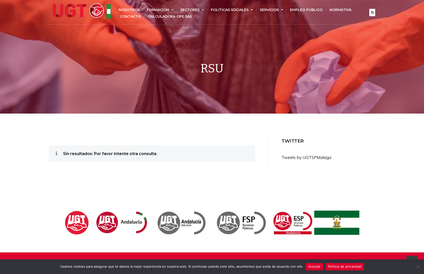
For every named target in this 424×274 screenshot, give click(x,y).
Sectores (189, 10)
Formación (158, 10)
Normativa (340, 10)
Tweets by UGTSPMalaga (306, 157)
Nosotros (129, 10)
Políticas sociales (230, 10)
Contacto (130, 16)
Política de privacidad (345, 266)
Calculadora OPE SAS (170, 16)
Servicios (269, 10)
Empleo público (306, 10)
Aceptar (314, 266)
